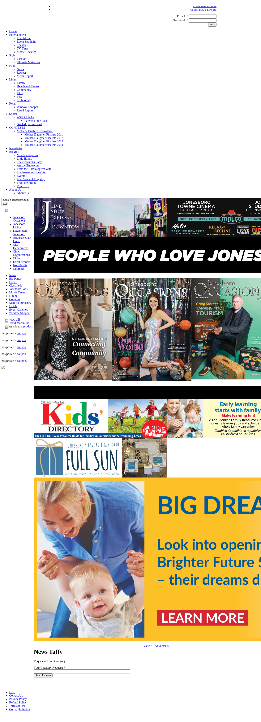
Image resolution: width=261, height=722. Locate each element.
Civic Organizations (21, 253)
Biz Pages (15, 278)
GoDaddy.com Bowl (29, 124)
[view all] (14, 319)
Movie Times (17, 292)
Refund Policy (18, 702)
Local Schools (21, 261)
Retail (12, 103)
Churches (18, 268)
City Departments (20, 246)
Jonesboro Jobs (18, 289)
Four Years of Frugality (31, 179)
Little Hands (24, 158)
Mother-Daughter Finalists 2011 (43, 134)
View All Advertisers (156, 645)
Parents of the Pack (36, 120)
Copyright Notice (19, 709)
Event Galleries (18, 309)
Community (24, 89)
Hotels (13, 306)
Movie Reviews (26, 52)
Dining (13, 295)
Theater (21, 45)
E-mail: (182, 16)
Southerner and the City (31, 172)
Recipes (21, 72)
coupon (21, 333)
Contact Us (16, 695)
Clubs (16, 258)
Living (13, 79)
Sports (13, 113)
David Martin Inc (18, 323)
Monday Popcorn (27, 155)
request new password (203, 9)
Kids (20, 93)
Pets (19, 96)
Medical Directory (20, 302)
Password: (180, 20)
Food (12, 65)
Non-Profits (20, 265)
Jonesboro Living (19, 225)
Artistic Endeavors (28, 165)
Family (21, 82)
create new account (204, 6)
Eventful (22, 175)
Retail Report (25, 110)
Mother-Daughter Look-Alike (35, 131)
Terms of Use (17, 705)
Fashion (21, 58)
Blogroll (14, 151)
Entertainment (17, 34)
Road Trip (23, 186)
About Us (15, 189)
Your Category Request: (49, 667)
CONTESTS (17, 127)
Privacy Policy (18, 699)
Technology (24, 100)
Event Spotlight (26, 41)
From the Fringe (26, 182)
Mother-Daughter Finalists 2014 (43, 144)
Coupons (14, 299)
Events (13, 282)
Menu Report (25, 76)
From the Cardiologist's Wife (34, 169)
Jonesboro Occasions (19, 218)
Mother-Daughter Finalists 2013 (43, 141)
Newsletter (15, 148)
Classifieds (15, 285)
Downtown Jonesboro (20, 232)
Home (13, 31)
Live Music (24, 38)
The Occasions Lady (29, 162)
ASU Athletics (25, 117)
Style (12, 55)
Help (12, 692)
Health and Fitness (28, 86)
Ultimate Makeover (28, 62)
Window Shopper (27, 107)
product (27, 326)
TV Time (22, 48)
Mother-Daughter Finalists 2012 (43, 138)
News (20, 69)
